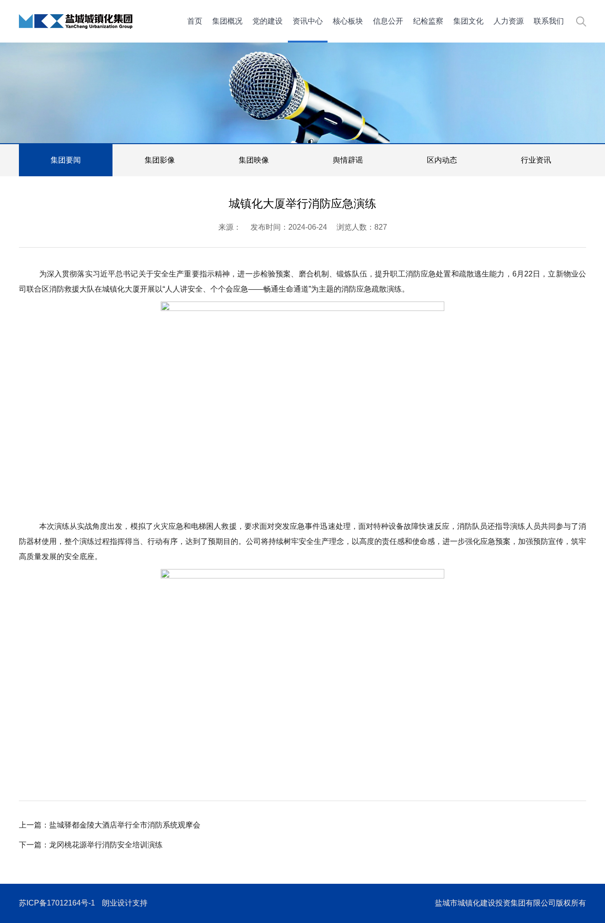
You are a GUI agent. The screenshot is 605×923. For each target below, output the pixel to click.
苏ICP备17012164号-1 (57, 903)
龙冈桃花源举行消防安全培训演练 (106, 845)
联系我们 (549, 21)
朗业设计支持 (124, 903)
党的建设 (267, 21)
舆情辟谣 (348, 160)
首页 (194, 21)
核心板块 (348, 21)
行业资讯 (536, 160)
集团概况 (227, 21)
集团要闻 (66, 160)
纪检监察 (428, 21)
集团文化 (468, 21)
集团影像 (160, 160)
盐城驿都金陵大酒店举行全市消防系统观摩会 (124, 825)
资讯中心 (308, 21)
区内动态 (442, 160)
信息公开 (388, 21)
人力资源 (508, 21)
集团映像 (254, 160)
